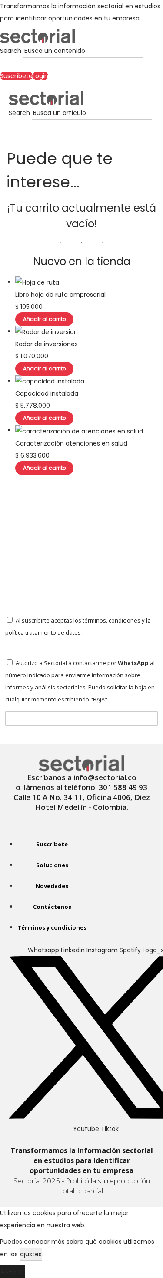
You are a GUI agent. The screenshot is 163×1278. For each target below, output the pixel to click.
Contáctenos (52, 907)
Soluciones (52, 865)
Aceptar (12, 1271)
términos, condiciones (111, 620)
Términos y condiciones (51, 927)
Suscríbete (52, 844)
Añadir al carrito (44, 319)
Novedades (52, 886)
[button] (71, 64)
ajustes (31, 1254)
